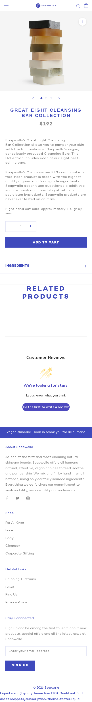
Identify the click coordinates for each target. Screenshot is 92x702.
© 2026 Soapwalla (46, 687)
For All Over (14, 523)
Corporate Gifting (19, 553)
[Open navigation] (6, 5)
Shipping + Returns (20, 579)
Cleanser (12, 546)
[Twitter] (17, 498)
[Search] (78, 6)
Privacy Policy (16, 602)
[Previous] (33, 98)
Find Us (11, 594)
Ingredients (17, 266)
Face (9, 530)
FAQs (9, 587)
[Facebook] (7, 498)
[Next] (59, 98)
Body (9, 538)
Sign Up (20, 665)
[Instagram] (28, 498)
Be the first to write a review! (46, 407)
